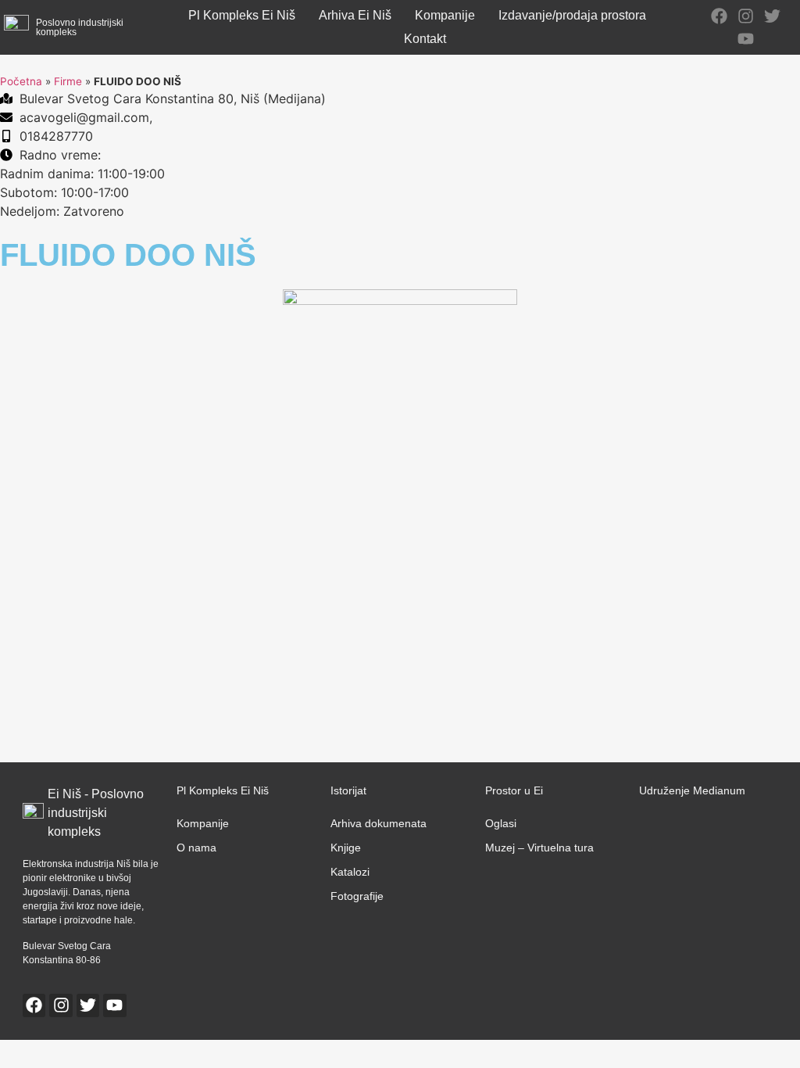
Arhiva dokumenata (378, 823)
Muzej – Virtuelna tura (539, 847)
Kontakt (425, 38)
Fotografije (357, 896)
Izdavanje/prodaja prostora (572, 15)
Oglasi (500, 823)
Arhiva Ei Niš (355, 15)
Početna (21, 81)
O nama (196, 847)
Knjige (345, 847)
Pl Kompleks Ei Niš (241, 15)
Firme (68, 81)
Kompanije (445, 15)
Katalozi (350, 872)
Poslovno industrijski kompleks (79, 27)
